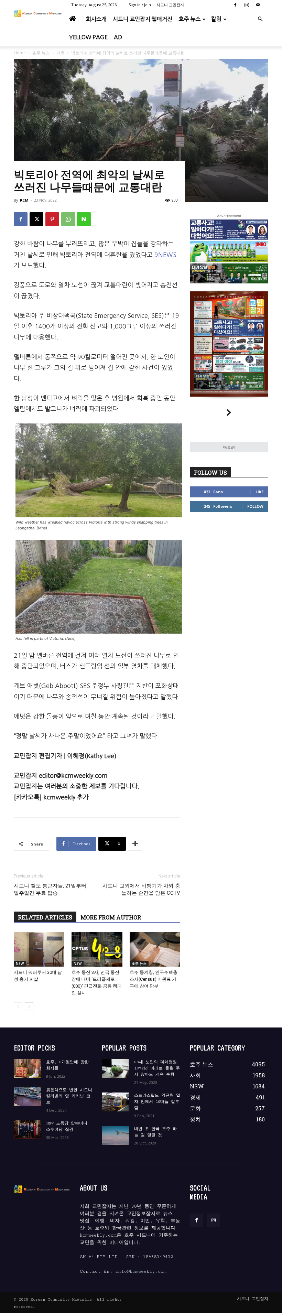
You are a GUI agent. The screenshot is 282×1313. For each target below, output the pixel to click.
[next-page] (29, 1006)
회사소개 (96, 19)
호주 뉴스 (189, 19)
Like (259, 491)
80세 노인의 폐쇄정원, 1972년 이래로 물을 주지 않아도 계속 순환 (157, 1068)
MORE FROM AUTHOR (110, 917)
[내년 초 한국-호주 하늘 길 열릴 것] (115, 1135)
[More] (135, 844)
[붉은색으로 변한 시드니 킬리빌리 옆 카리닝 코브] (27, 1096)
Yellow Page (88, 37)
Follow (255, 506)
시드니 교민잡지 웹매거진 (142, 19)
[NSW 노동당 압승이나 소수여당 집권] (27, 1129)
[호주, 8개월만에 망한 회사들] (27, 1068)
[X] (36, 219)
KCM (24, 200)
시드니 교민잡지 (170, 4)
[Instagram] (246, 5)
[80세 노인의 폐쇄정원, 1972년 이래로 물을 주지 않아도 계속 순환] (115, 1068)
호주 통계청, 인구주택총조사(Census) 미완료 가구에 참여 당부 (153, 979)
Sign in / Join (140, 4)
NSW (20, 963)
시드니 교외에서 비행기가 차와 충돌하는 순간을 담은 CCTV (141, 889)
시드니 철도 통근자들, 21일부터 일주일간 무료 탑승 (50, 889)
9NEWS (165, 255)
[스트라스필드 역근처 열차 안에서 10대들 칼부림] (115, 1102)
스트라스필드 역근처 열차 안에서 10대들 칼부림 (157, 1101)
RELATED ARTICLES (45, 917)
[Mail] (258, 5)
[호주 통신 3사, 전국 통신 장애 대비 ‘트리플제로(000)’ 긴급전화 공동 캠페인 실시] (97, 949)
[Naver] (84, 219)
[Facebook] (235, 5)
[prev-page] (18, 1006)
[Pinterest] (52, 219)
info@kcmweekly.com (140, 1271)
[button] (260, 19)
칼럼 (216, 19)
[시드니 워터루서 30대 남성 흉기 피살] (39, 949)
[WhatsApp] (68, 219)
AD (118, 37)
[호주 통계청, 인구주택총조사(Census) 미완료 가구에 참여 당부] (155, 949)
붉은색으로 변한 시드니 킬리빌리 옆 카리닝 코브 (69, 1096)
